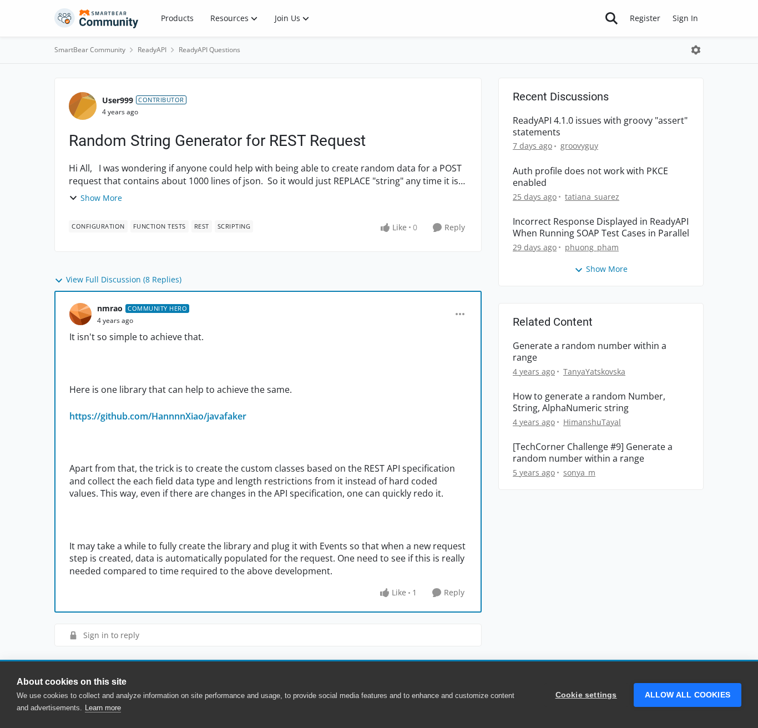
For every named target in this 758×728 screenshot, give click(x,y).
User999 (117, 100)
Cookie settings (586, 695)
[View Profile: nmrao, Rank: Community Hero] (80, 314)
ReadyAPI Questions (209, 49)
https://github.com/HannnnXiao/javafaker (157, 416)
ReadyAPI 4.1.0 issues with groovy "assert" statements (600, 126)
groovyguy (579, 145)
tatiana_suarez (592, 196)
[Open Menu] (696, 50)
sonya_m (579, 472)
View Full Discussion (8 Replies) (123, 279)
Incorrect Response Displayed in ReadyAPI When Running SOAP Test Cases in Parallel (601, 227)
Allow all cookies (687, 695)
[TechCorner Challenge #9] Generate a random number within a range (593, 452)
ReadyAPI (152, 49)
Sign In (685, 18)
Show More (101, 198)
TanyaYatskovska (594, 371)
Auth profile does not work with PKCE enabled (590, 177)
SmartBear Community (89, 49)
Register (645, 18)
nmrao (110, 308)
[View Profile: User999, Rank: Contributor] (83, 106)
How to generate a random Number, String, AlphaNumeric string (589, 402)
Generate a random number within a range (589, 351)
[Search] (611, 18)
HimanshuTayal (592, 422)
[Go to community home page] (96, 18)
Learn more (103, 708)
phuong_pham (592, 247)
